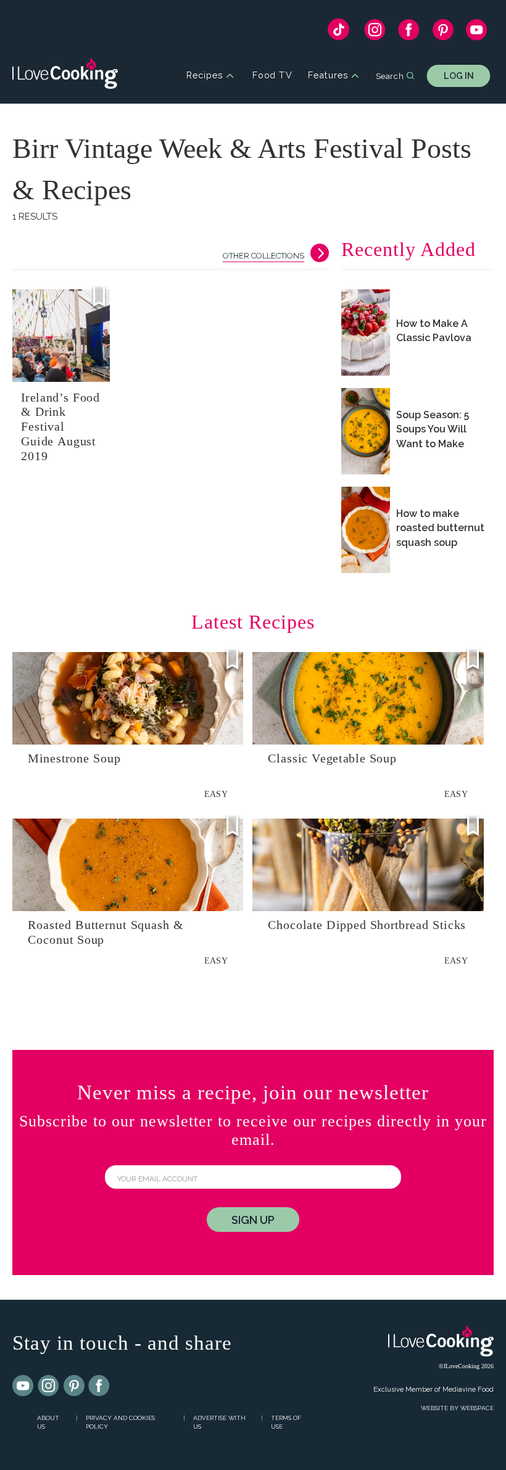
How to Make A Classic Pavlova (433, 331)
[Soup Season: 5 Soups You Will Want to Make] (365, 431)
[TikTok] (338, 32)
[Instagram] (375, 32)
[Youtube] (23, 1386)
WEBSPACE (477, 1408)
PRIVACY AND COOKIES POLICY (120, 1422)
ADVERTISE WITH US (219, 1422)
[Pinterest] (443, 32)
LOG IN (459, 75)
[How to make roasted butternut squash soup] (365, 530)
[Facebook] (409, 32)
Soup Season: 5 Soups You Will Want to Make (432, 429)
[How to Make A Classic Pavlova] (365, 332)
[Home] (65, 75)
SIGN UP (253, 1219)
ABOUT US (48, 1422)
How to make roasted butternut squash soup (440, 528)
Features (328, 75)
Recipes (204, 75)
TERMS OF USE (286, 1422)
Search (390, 75)
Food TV (272, 75)
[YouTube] (477, 32)
